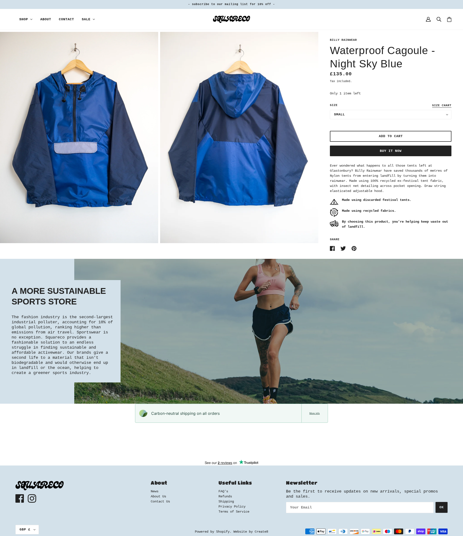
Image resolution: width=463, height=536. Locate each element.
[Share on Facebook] (333, 248)
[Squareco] (231, 19)
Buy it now (391, 151)
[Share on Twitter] (344, 248)
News (154, 491)
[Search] (438, 19)
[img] (20, 498)
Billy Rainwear (343, 40)
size (334, 105)
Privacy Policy (231, 506)
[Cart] (449, 19)
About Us (158, 496)
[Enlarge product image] (79, 137)
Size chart (441, 105)
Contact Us (160, 501)
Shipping (226, 501)
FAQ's (223, 491)
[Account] (428, 19)
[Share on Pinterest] (354, 248)
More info (314, 413)
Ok (441, 507)
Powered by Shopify (212, 532)
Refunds (225, 496)
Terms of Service (233, 512)
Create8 (261, 532)
